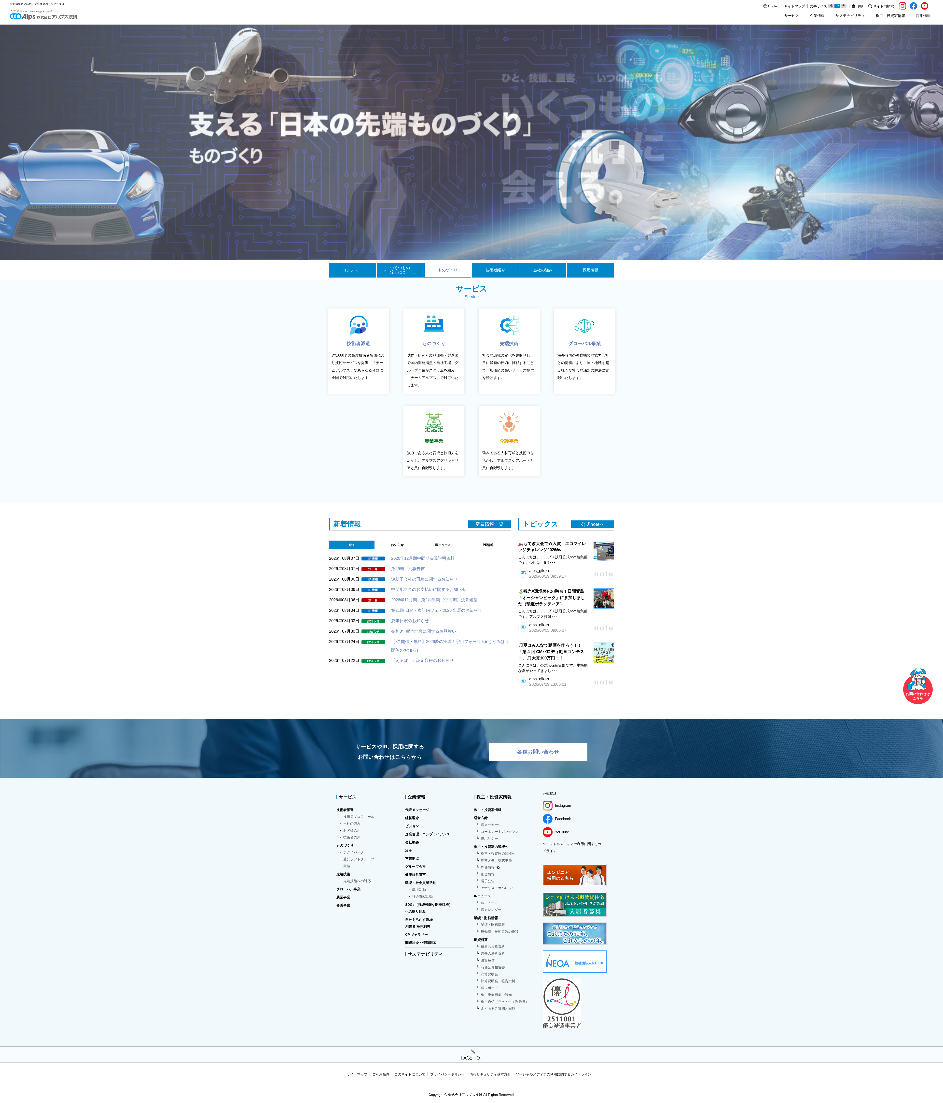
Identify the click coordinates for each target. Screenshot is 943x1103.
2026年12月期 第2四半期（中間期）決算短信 (434, 599)
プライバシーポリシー (447, 1074)
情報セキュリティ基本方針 (490, 1074)
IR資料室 (481, 940)
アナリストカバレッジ (498, 888)
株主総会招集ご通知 (496, 995)
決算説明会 (489, 974)
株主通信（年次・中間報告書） (505, 1002)
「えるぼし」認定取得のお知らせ (422, 660)
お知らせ (397, 545)
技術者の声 (352, 837)
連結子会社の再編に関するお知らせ (424, 579)
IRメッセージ (491, 825)
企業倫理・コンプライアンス (427, 834)
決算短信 (488, 960)
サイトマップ (794, 6)
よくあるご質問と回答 (498, 1008)
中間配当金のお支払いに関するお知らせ (428, 589)
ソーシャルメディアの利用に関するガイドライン (574, 847)
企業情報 (817, 16)
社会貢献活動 (422, 896)
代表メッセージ (417, 810)
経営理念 (412, 818)
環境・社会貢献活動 (420, 883)
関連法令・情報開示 (420, 943)
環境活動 (419, 890)
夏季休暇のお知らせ (410, 620)
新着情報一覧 (489, 524)
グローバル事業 (348, 889)
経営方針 (481, 818)
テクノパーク (353, 852)
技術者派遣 (345, 810)
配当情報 (488, 874)
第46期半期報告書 (408, 568)
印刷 (860, 6)
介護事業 (343, 905)
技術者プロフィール (358, 817)
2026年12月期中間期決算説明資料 (423, 558)
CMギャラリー (416, 934)
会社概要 (412, 842)
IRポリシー (489, 838)
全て (352, 545)
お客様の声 (352, 830)
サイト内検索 (883, 6)
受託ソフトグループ (358, 859)
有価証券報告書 (493, 967)
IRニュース (443, 545)
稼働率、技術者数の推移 (500, 932)
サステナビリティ (850, 16)
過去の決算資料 (493, 953)
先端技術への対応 (357, 881)
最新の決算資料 (493, 947)
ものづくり (345, 845)
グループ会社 (415, 866)
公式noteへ (592, 524)
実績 (346, 866)
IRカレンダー (491, 910)
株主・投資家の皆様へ (491, 847)
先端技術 (343, 874)
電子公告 (488, 881)
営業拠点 (412, 858)
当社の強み (352, 823)
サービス (791, 16)
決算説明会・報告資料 (498, 981)
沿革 (408, 850)
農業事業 (343, 897)
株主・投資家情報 (890, 16)
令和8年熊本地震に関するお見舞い (423, 631)
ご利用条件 (380, 1074)
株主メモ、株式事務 (496, 860)
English (773, 6)
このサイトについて (409, 1074)
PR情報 (488, 545)
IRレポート (489, 988)
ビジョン (412, 826)
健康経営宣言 (415, 875)
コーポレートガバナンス (500, 832)
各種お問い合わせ (538, 751)
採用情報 (923, 16)
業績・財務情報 (486, 918)
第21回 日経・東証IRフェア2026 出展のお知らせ (436, 610)
